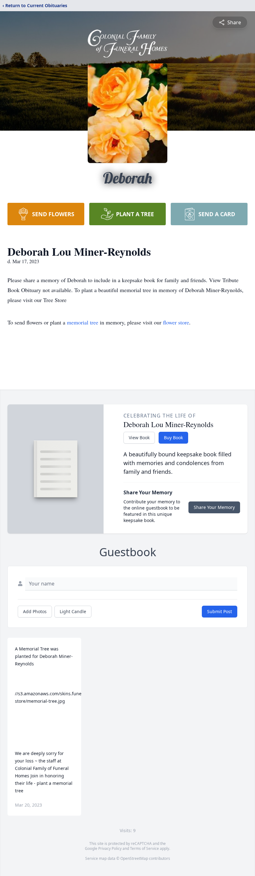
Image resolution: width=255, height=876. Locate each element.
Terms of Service (144, 848)
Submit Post (219, 611)
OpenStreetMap (134, 858)
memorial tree (82, 322)
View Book (139, 437)
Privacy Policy (110, 848)
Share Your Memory (214, 507)
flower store (176, 322)
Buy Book (173, 437)
